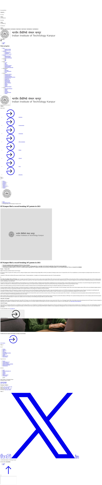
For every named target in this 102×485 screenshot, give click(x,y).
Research (4, 54)
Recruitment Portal (8, 92)
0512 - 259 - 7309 (6, 387)
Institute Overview (8, 49)
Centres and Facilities (8, 57)
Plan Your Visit (5, 365)
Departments (20, 133)
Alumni (6, 90)
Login (4, 370)
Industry (6, 89)
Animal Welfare (7, 81)
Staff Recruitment (8, 66)
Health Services (7, 79)
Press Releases (5, 356)
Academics (4, 51)
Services (4, 186)
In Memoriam (5, 375)
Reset (2, 16)
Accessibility (8, 461)
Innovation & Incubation (7, 352)
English (4, 42)
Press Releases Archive (6, 202)
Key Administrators (8, 71)
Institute (4, 349)
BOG (6, 69)
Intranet (4, 373)
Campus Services (7, 75)
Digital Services (7, 80)
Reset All (2, 12)
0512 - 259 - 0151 (3, 383)
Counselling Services (8, 76)
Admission (20, 117)
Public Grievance (5, 374)
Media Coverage (5, 355)
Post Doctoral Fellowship (9, 67)
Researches (20, 174)
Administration (5, 185)
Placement (6, 91)
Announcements (21, 125)
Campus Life (5, 353)
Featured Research (8, 55)
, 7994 (11, 386)
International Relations (8, 88)
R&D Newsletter (7, 56)
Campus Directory (6, 362)
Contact (4, 354)
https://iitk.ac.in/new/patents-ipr (76, 301)
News (19, 166)
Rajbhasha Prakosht (8, 86)
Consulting (4, 351)
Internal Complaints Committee (8, 363)
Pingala (6, 83)
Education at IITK (8, 50)
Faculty (6, 62)
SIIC (5, 59)
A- (1, 461)
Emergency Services (8, 74)
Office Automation (8, 82)
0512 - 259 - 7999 (7, 386)
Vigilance (4, 372)
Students (6, 64)
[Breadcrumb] (1, 199)
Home (4, 48)
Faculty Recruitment (8, 65)
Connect (4, 187)
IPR (5, 60)
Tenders (6, 93)
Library (6, 85)
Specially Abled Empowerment (10, 77)
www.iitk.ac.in (12, 308)
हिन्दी (3, 43)
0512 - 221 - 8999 (8, 389)
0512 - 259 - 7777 (9, 388)
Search (1, 105)
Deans (6, 72)
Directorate (6, 70)
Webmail (6, 84)
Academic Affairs (8, 52)
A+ (4, 461)
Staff (5, 63)
